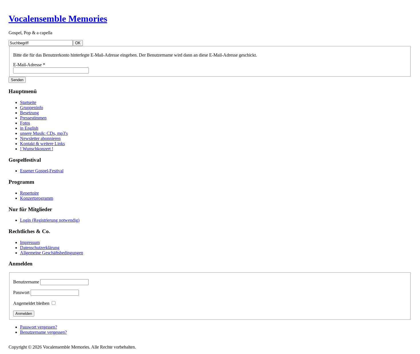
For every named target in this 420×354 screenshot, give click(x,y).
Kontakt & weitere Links (42, 143)
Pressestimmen (33, 117)
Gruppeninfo (31, 107)
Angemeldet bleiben (31, 303)
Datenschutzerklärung (39, 247)
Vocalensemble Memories (58, 18)
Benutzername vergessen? (43, 332)
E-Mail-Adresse (29, 64)
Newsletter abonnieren (40, 138)
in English (29, 128)
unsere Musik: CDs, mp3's (44, 133)
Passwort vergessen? (38, 327)
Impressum (30, 242)
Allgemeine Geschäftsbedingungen (51, 252)
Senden (17, 80)
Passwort (21, 292)
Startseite (28, 102)
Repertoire (29, 193)
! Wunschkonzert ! (36, 148)
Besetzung (29, 112)
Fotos (25, 123)
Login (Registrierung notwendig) (49, 220)
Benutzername (26, 281)
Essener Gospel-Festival (41, 170)
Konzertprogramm (36, 198)
